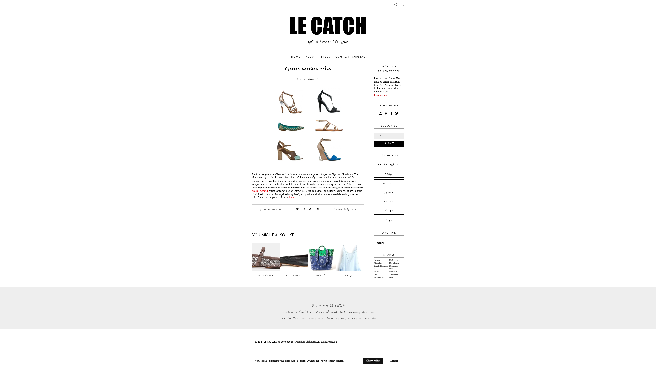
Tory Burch (393, 275)
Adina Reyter (379, 277)
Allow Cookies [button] (373, 360)
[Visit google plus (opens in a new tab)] (311, 209)
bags (389, 174)
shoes (389, 211)
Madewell (393, 272)
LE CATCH (328, 25)
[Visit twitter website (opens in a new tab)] (297, 209)
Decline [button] (394, 360)
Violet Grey (378, 263)
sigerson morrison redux (308, 68)
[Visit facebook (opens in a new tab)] (304, 209)
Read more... (381, 95)
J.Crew (376, 272)
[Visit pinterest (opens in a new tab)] (318, 209)
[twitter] (397, 113)
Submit (389, 143)
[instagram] (381, 113)
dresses (389, 183)
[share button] (402, 4)
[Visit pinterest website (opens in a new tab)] (264, 96)
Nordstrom (393, 266)
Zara (376, 275)
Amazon (377, 260)
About (311, 57)
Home (295, 57)
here (291, 197)
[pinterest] (386, 113)
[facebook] (391, 113)
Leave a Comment (270, 209)
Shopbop (377, 269)
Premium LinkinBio (305, 341)
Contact (342, 57)
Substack (359, 57)
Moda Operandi (260, 190)
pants (389, 202)
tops (389, 220)
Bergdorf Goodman (381, 266)
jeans (389, 192)
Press (325, 57)
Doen (391, 277)
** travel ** (389, 165)
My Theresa (393, 260)
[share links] (395, 4)
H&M (391, 269)
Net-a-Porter (394, 263)
